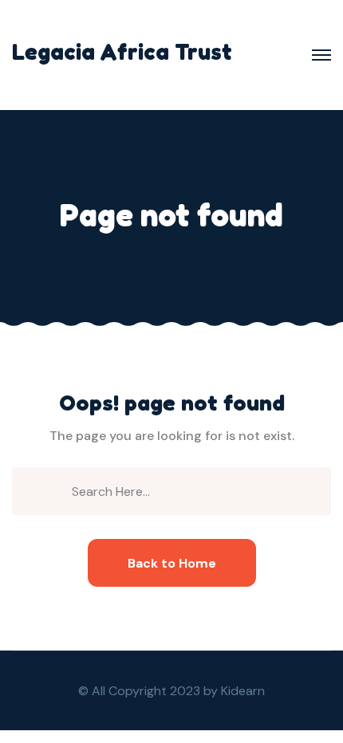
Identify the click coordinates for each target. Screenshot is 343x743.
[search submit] (56, 490)
